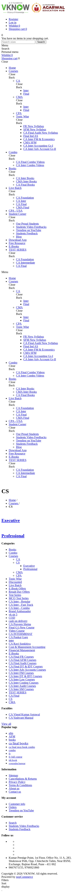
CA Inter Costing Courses (23, 682)
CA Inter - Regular (19, 601)
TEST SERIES (17, 692)
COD (12, 617)
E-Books (14, 653)
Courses (13, 556)
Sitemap (13, 775)
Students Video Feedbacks (24, 826)
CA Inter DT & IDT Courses (25, 676)
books (12, 739)
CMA (19, 572)
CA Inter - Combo (19, 608)
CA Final (14, 695)
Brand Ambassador (20, 611)
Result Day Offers (19, 591)
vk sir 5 (13, 614)
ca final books (18, 743)
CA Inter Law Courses (22, 679)
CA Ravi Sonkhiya (20, 643)
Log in (12, 22)
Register (13, 19)
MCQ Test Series (19, 598)
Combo (13, 552)
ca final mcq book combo (22, 747)
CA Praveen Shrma (20, 624)
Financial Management (22, 650)
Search (41, 42)
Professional (12, 535)
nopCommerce (24, 876)
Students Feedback (19, 829)
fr (10, 753)
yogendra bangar (17, 763)
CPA (19, 575)
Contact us (15, 791)
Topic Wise (15, 578)
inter (11, 640)
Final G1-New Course (21, 627)
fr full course (15, 756)
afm (11, 733)
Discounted (15, 582)
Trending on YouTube (21, 810)
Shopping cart (9, 58)
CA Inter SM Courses (21, 689)
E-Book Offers (17, 588)
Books (12, 549)
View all (6, 723)
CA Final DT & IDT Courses (26, 666)
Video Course (17, 630)
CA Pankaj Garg (18, 637)
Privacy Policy (17, 781)
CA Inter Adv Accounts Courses (27, 669)
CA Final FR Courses (21, 656)
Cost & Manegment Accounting (27, 647)
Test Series (15, 595)
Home (12, 500)
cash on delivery (18, 621)
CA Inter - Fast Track (21, 604)
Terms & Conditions (20, 785)
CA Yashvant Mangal (21, 717)
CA (18, 559)
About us (14, 788)
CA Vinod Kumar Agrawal (24, 714)
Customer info (17, 803)
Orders (13, 807)
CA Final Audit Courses (22, 663)
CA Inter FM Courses (21, 672)
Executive (10, 520)
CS (18, 562)
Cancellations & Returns (23, 778)
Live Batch (15, 585)
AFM (12, 736)
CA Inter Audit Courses (22, 685)
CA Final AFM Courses (22, 659)
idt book (13, 760)
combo (12, 750)
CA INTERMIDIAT (20, 634)
